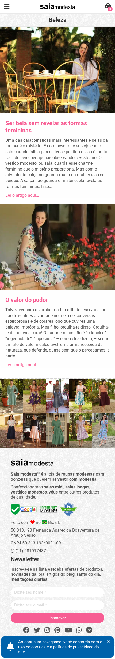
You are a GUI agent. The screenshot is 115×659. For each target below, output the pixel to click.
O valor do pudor (26, 300)
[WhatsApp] (79, 630)
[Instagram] (47, 630)
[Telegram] (89, 630)
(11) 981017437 (30, 550)
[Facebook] (26, 630)
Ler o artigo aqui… (22, 195)
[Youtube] (68, 630)
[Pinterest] (57, 630)
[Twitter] (37, 630)
